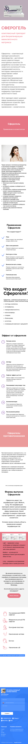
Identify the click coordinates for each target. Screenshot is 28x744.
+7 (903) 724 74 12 (7, 718)
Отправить (7, 713)
